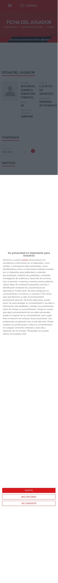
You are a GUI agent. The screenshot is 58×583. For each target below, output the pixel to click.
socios (25, 260)
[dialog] (29, 379)
